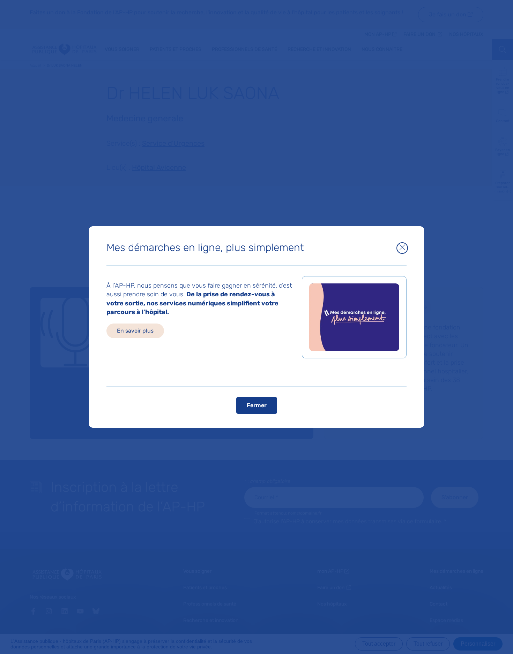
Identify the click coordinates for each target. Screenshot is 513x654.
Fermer (257, 405)
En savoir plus (135, 330)
